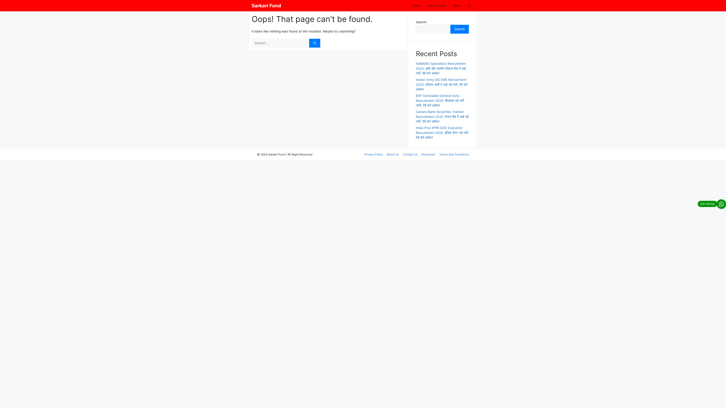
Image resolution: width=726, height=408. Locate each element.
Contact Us (410, 154)
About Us (393, 154)
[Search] (314, 43)
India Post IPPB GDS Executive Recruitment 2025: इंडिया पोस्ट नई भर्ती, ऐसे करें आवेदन (442, 132)
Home (416, 5)
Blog (457, 5)
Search (421, 22)
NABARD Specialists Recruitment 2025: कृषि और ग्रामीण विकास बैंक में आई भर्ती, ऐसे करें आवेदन (441, 68)
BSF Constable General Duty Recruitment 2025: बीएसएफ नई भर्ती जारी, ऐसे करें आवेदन (440, 100)
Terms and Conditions (454, 154)
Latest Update (437, 5)
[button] (469, 5)
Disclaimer (428, 154)
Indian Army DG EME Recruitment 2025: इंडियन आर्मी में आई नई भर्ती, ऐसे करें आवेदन (441, 84)
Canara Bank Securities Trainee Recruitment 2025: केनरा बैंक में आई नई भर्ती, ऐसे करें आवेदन (442, 116)
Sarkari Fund (266, 5)
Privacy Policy (373, 154)
